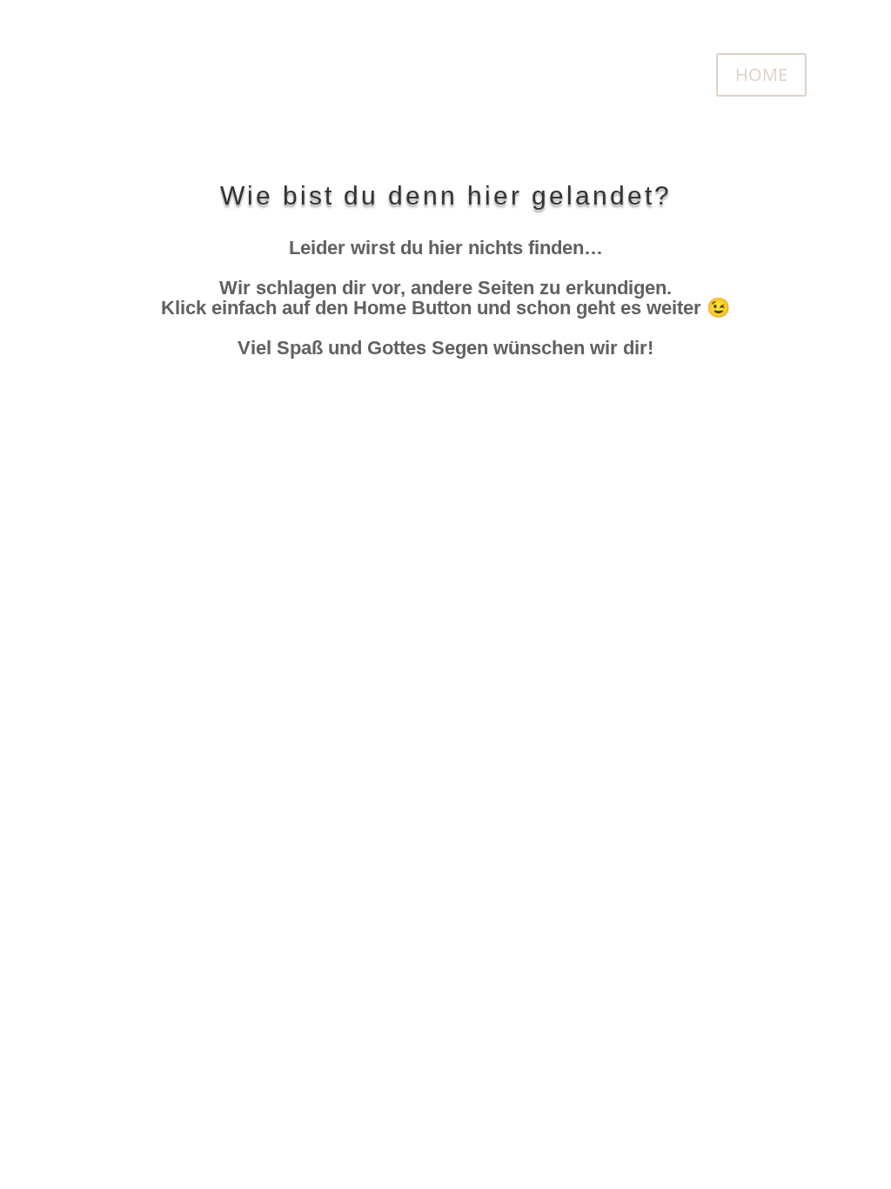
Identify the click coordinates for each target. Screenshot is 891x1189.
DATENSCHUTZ (619, 526)
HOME (761, 74)
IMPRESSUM (458, 526)
